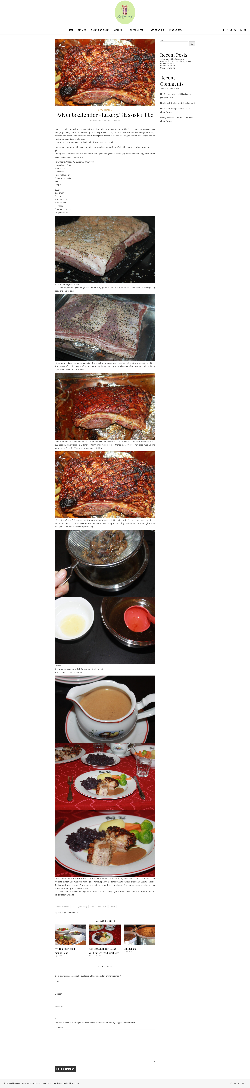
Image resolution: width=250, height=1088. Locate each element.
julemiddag (83, 907)
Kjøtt (92, 907)
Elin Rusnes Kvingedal (68, 912)
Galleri (118, 30)
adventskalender (62, 907)
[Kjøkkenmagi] (125, 12)
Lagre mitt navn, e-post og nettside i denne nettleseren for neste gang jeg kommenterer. (95, 1022)
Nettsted (59, 1006)
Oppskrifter (136, 30)
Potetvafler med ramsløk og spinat (176, 61)
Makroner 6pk (173, 88)
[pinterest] (235, 30)
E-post (58, 993)
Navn (58, 981)
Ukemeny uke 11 (167, 65)
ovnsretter (102, 907)
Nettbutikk (157, 30)
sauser (112, 907)
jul (73, 907)
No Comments (114, 120)
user (162, 88)
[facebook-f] (224, 30)
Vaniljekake (130, 948)
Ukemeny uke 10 (167, 68)
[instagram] (228, 30)
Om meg (82, 30)
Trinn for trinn (100, 30)
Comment (59, 1027)
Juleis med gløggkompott (184, 103)
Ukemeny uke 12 (167, 63)
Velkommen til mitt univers (172, 59)
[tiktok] (231, 30)
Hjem (70, 30)
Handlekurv (175, 30)
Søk (161, 40)
